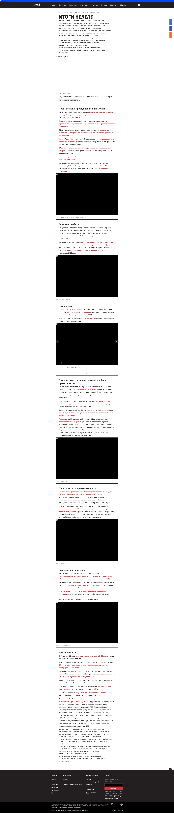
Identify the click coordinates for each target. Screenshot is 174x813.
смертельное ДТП (73, 28)
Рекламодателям (68, 782)
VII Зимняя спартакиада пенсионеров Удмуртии (94, 38)
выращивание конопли (87, 33)
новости (68, 21)
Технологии (84, 5)
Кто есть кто (55, 790)
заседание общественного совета (94, 50)
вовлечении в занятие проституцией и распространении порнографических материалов (86, 132)
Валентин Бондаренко (80, 30)
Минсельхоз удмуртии (91, 23)
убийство (76, 25)
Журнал (123, 5)
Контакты (104, 5)
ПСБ (66, 33)
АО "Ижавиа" (93, 30)
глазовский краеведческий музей (87, 35)
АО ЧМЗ (61, 33)
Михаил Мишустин (65, 30)
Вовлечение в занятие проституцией (86, 43)
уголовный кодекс (81, 45)
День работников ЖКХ (66, 45)
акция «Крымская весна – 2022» (82, 40)
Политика (62, 5)
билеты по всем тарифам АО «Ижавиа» (92, 656)
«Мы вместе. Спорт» (65, 43)
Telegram (88, 779)
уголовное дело (99, 25)
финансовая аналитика (93, 47)
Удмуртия (76, 21)
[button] (57, 341)
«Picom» (120, 810)
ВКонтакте (89, 784)
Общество (94, 5)
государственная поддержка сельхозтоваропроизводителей (85, 250)
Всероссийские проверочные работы (71, 47)
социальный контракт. (87, 389)
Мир (108, 25)
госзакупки (78, 23)
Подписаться (113, 788)
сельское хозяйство (66, 23)
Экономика (72, 5)
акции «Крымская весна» (81, 585)
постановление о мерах (69, 422)
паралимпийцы (100, 40)
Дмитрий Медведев (65, 25)
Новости (53, 5)
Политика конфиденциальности (72, 784)
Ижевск (61, 21)
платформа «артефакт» (67, 35)
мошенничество (86, 25)
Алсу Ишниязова (64, 40)
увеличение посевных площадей (70, 50)
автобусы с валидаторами (67, 38)
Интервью (113, 5)
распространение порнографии (91, 28)
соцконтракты (102, 33)
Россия (83, 21)
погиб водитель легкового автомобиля (87, 166)
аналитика (62, 28)
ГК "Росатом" (73, 33)
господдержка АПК (105, 30)
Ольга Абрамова (98, 21)
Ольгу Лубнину (89, 318)
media (90, 21)
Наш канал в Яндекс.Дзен (93, 782)
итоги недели (104, 23)
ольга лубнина (64, 52)
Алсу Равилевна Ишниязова (79, 312)
